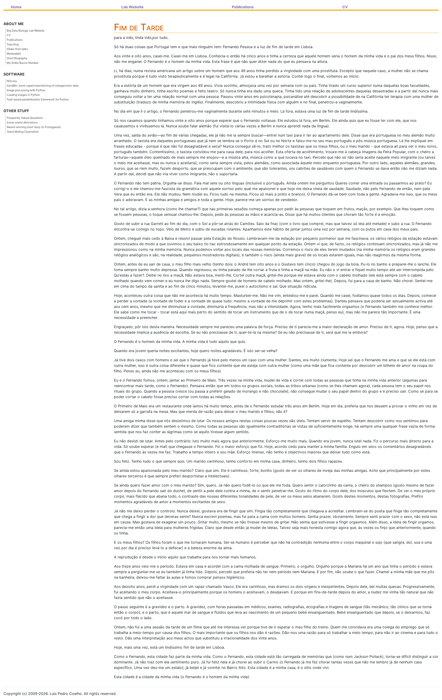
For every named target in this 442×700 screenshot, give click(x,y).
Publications (15, 39)
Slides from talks (17, 49)
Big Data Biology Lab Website (25, 30)
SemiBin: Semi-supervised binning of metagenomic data (43, 85)
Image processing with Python (26, 90)
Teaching (13, 44)
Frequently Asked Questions (25, 118)
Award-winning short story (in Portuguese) (34, 127)
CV (9, 35)
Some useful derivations (22, 122)
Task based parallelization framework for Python (38, 99)
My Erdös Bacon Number (22, 62)
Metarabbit (14, 53)
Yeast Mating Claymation (23, 131)
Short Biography (17, 58)
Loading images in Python (23, 94)
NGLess (12, 81)
